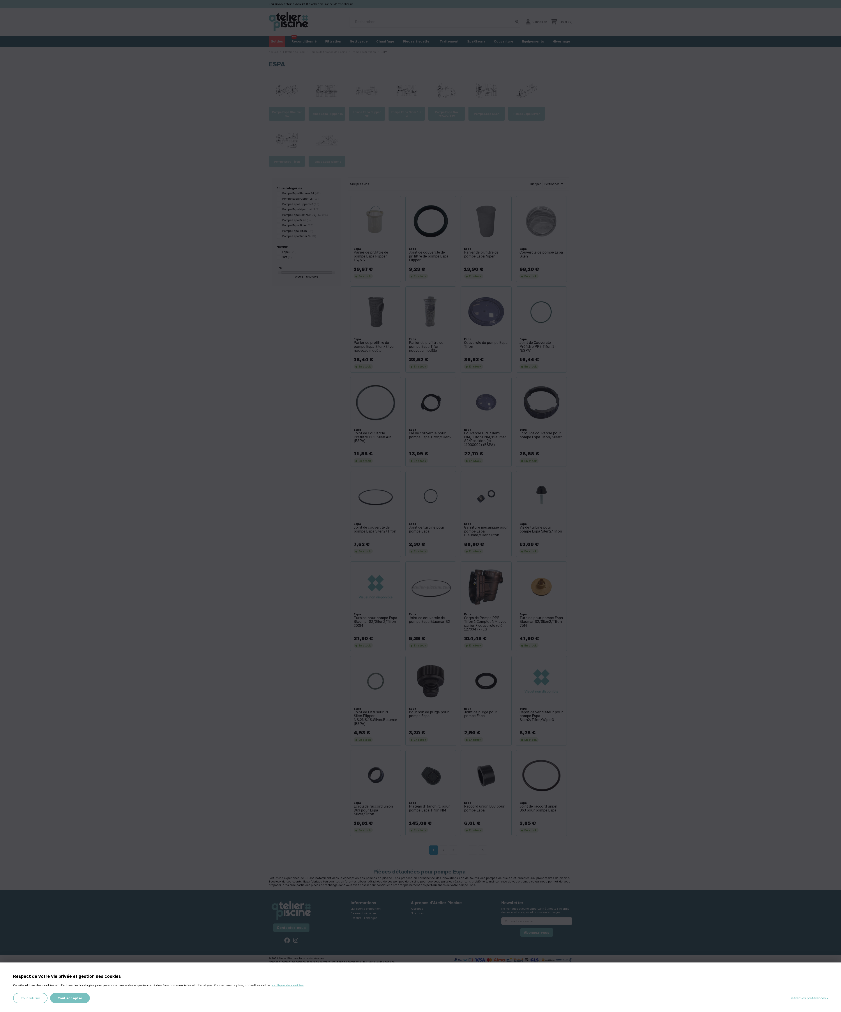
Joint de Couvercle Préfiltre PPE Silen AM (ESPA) (372, 437)
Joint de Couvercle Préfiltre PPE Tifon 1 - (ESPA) (538, 346)
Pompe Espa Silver (297, 225)
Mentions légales (280, 961)
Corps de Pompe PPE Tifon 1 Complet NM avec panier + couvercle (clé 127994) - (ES (485, 623)
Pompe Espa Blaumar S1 (301, 193)
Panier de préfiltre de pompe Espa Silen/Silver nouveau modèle (374, 346)
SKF (287, 257)
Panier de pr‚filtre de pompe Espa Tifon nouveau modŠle (426, 346)
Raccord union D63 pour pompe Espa (484, 808)
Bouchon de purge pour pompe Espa (429, 714)
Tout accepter (70, 998)
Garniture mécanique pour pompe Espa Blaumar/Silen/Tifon (486, 531)
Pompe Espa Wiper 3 (299, 236)
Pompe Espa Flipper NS (300, 204)
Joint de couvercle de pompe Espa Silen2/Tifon (375, 529)
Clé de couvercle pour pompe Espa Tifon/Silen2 (430, 435)
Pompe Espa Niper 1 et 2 (301, 209)
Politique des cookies (381, 961)
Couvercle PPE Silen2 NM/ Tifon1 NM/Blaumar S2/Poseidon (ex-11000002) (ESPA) (485, 439)
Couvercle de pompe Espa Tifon (485, 344)
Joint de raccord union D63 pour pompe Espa (538, 808)
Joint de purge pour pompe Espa (480, 714)
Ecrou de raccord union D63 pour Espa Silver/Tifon (373, 810)
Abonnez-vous (536, 932)
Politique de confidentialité (349, 961)
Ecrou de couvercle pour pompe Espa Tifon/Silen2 (540, 435)
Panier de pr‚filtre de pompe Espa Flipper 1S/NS (371, 256)
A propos (417, 908)
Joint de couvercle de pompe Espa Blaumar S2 (429, 620)
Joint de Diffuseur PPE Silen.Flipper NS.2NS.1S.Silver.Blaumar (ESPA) (375, 718)
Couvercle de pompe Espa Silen (541, 254)
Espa (289, 252)
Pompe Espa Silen (297, 220)
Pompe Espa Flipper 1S (300, 198)
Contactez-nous (291, 927)
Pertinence (554, 183)
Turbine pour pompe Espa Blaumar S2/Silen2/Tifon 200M (375, 622)
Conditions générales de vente (311, 961)
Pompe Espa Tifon (297, 231)
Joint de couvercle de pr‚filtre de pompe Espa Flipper (428, 256)
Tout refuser (30, 998)
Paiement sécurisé (363, 913)
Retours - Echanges (364, 918)
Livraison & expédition (366, 908)
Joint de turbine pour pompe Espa (426, 529)
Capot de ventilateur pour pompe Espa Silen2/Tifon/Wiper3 (541, 716)
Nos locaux (418, 913)
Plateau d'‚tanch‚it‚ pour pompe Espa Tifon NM (429, 808)
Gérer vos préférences (809, 998)
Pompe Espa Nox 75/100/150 (305, 215)
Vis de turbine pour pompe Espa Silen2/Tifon (540, 529)
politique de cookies (287, 985)
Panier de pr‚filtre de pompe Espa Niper (481, 254)
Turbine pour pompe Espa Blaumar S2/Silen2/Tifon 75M (541, 622)
